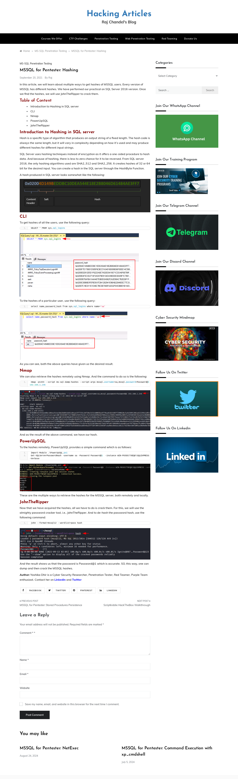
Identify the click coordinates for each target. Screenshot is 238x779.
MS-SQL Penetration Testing (36, 63)
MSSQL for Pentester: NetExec (49, 748)
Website (25, 688)
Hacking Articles (119, 14)
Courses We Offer (51, 38)
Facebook (35, 590)
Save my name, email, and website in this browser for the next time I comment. (72, 704)
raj (50, 77)
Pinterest (86, 590)
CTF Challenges (78, 38)
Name (24, 660)
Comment (26, 632)
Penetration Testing (106, 38)
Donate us (190, 38)
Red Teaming (169, 38)
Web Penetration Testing (140, 38)
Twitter (61, 590)
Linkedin (60, 579)
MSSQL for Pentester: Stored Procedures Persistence (51, 605)
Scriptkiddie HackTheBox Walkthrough (126, 605)
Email (24, 674)
